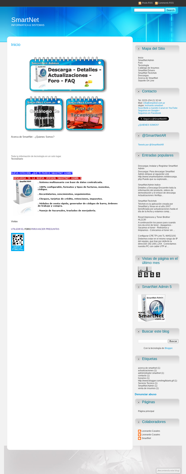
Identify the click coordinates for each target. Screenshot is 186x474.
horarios (142, 378)
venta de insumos (146, 388)
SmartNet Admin (146, 60)
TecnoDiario (17, 159)
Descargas (143, 75)
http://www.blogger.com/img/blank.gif (156, 380)
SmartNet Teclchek (147, 73)
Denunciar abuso (145, 394)
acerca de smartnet (147, 368)
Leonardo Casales (151, 431)
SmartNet (25, 19)
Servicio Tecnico (146, 383)
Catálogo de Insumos (148, 68)
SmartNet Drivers (146, 70)
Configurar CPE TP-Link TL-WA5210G (157, 236)
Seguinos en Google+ (149, 110)
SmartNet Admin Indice (149, 185)
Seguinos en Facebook (149, 113)
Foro (140, 63)
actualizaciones (145, 370)
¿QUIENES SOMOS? (148, 125)
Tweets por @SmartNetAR (151, 144)
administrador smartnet (149, 373)
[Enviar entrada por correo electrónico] (120, 266)
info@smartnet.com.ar (154, 103)
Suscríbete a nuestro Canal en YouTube (157, 108)
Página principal (146, 411)
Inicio (140, 57)
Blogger (168, 348)
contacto (142, 375)
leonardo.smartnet (154, 105)
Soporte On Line (146, 80)
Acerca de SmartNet (148, 78)
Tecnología (143, 65)
